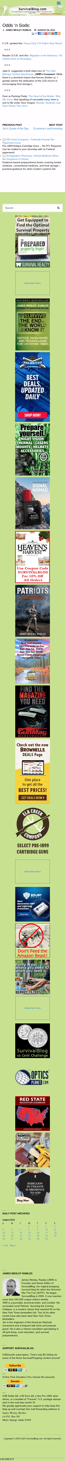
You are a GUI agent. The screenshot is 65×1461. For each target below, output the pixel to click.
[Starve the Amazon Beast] (32, 940)
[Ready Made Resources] (32, 450)
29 (29, 1239)
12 (4, 1232)
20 (12, 1236)
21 (21, 1236)
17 (46, 1232)
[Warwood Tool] (32, 1150)
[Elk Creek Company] (32, 832)
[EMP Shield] (32, 904)
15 (29, 1232)
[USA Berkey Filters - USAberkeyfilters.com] (32, 977)
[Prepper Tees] (32, 1186)
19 (4, 1236)
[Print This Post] (32, 33)
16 (38, 1232)
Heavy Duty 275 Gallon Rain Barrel (43, 43)
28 (21, 1239)
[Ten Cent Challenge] (32, 1040)
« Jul (5, 1245)
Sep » (13, 1245)
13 (12, 1232)
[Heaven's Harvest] (32, 557)
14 (21, 1232)
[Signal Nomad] (32, 503)
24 (46, 1236)
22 (29, 1236)
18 (55, 1232)
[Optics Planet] (32, 1077)
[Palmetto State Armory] (32, 387)
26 (4, 1239)
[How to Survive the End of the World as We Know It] (32, 324)
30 (38, 1239)
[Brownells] (32, 771)
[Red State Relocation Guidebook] (32, 1113)
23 (38, 1236)
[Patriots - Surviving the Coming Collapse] (32, 611)
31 (46, 1239)
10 (46, 1229)
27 (12, 1239)
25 (55, 1236)
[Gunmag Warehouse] (32, 711)
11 (55, 1229)
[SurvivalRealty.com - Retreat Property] (32, 241)
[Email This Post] (36, 33)
